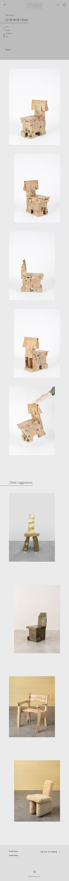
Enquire (8, 50)
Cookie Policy (13, 855)
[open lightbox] (34, 107)
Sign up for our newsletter (49, 852)
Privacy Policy (13, 851)
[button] (64, 4)
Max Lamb (9, 15)
